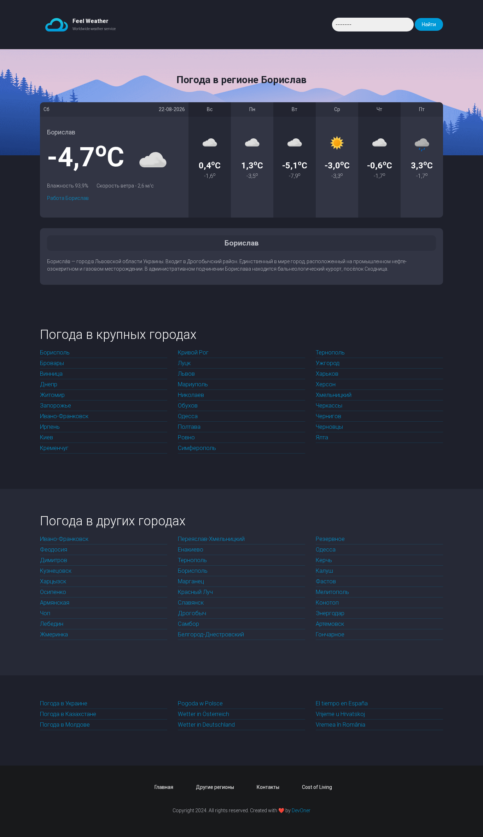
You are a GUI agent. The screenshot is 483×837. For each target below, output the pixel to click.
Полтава (189, 426)
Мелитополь (332, 592)
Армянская (54, 602)
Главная (164, 787)
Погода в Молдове (65, 724)
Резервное (330, 539)
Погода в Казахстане (68, 714)
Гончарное (330, 634)
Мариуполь (193, 384)
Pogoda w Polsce (200, 703)
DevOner (301, 810)
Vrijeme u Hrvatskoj (340, 714)
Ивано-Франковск (64, 416)
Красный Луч (195, 592)
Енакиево (190, 549)
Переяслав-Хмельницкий (211, 539)
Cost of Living (317, 787)
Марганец (191, 581)
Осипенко (53, 592)
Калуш (324, 570)
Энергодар (330, 613)
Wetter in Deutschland (206, 724)
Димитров (53, 560)
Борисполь (55, 352)
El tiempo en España (342, 703)
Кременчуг (54, 448)
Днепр (48, 384)
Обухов (188, 405)
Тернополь (330, 352)
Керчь (324, 560)
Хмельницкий (333, 395)
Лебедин (51, 623)
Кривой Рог (193, 352)
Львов (186, 373)
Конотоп (327, 602)
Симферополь (197, 448)
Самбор (188, 623)
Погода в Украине (63, 703)
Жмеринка (54, 634)
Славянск (191, 602)
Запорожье (55, 405)
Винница (51, 373)
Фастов (326, 581)
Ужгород (327, 363)
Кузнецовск (55, 570)
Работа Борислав (68, 198)
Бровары (52, 363)
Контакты (268, 787)
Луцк (184, 363)
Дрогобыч (192, 613)
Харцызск (53, 581)
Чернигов (328, 416)
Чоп (45, 613)
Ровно (186, 437)
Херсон (326, 384)
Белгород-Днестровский (211, 634)
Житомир (52, 395)
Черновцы (329, 426)
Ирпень (50, 426)
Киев (46, 437)
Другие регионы (215, 787)
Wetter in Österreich (203, 714)
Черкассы (329, 405)
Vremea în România (340, 724)
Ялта (322, 437)
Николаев (191, 395)
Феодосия (53, 549)
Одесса (188, 416)
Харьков (327, 373)
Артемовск (330, 623)
